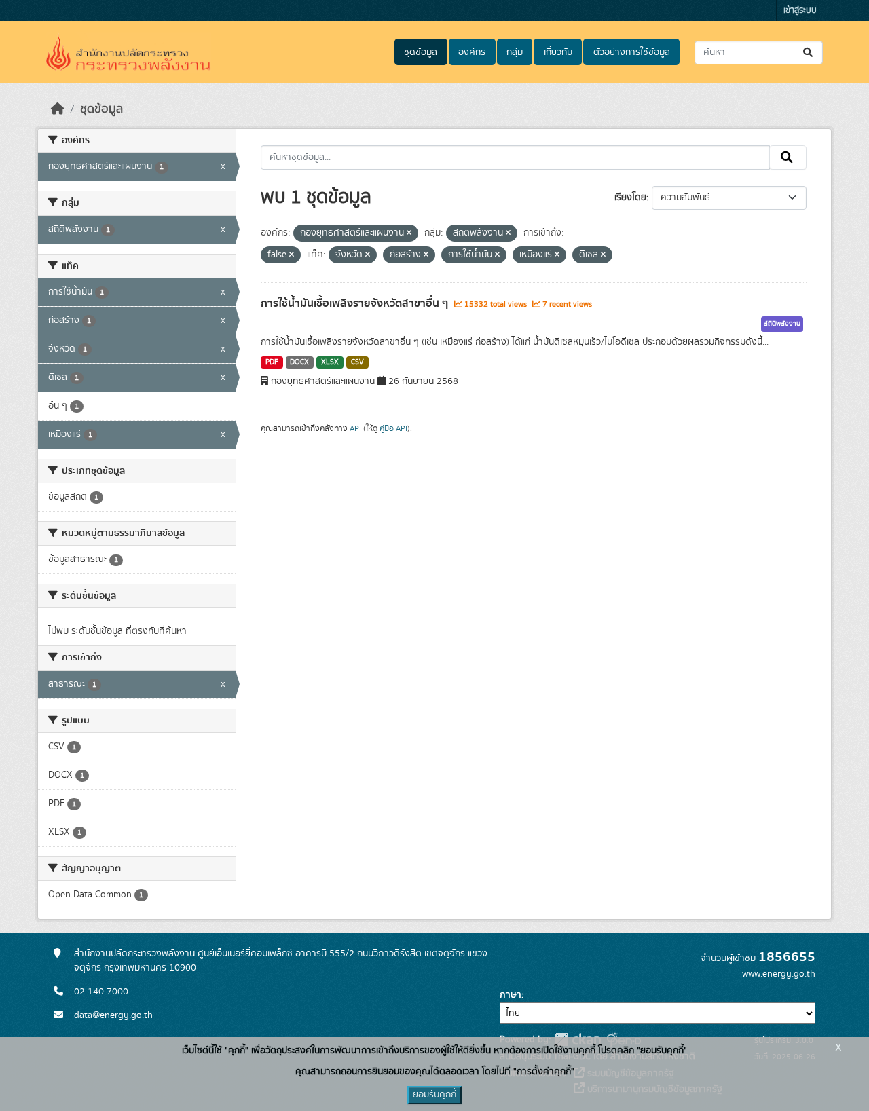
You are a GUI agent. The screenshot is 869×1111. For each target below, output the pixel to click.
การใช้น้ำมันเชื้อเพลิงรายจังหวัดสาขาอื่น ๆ (356, 303)
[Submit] (809, 52)
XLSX (330, 362)
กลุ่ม (514, 52)
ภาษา (510, 995)
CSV (357, 362)
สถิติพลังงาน (782, 323)
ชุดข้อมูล (420, 52)
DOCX (299, 362)
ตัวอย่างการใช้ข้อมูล (631, 52)
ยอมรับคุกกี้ (434, 1094)
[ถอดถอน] (409, 233)
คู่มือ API (393, 428)
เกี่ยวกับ (558, 52)
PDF (271, 362)
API (355, 428)
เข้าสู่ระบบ (800, 10)
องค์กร (471, 52)
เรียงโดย (630, 197)
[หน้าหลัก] (57, 109)
